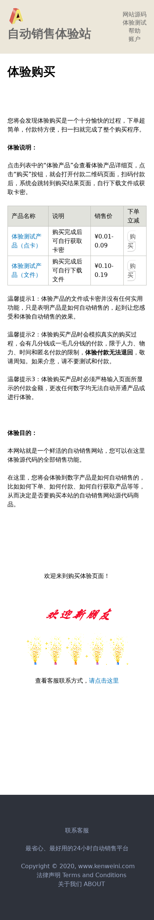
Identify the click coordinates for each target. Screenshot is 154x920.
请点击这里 (104, 680)
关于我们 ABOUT (81, 884)
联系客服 (77, 830)
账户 (135, 38)
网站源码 (135, 14)
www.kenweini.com (106, 866)
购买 (131, 241)
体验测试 (135, 22)
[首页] (16, 16)
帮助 (135, 30)
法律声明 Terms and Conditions (81, 875)
